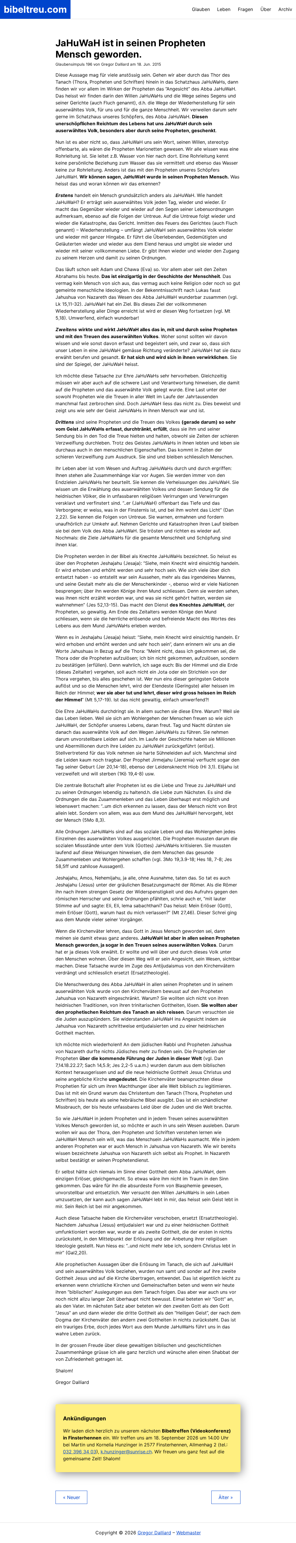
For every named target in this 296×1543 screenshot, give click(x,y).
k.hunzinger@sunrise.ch (126, 1451)
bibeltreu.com (35, 9)
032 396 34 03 (79, 1451)
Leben (223, 9)
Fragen (245, 9)
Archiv (285, 9)
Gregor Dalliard (154, 1532)
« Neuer (71, 1497)
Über (265, 9)
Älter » (226, 1497)
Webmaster (188, 1532)
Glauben (201, 9)
